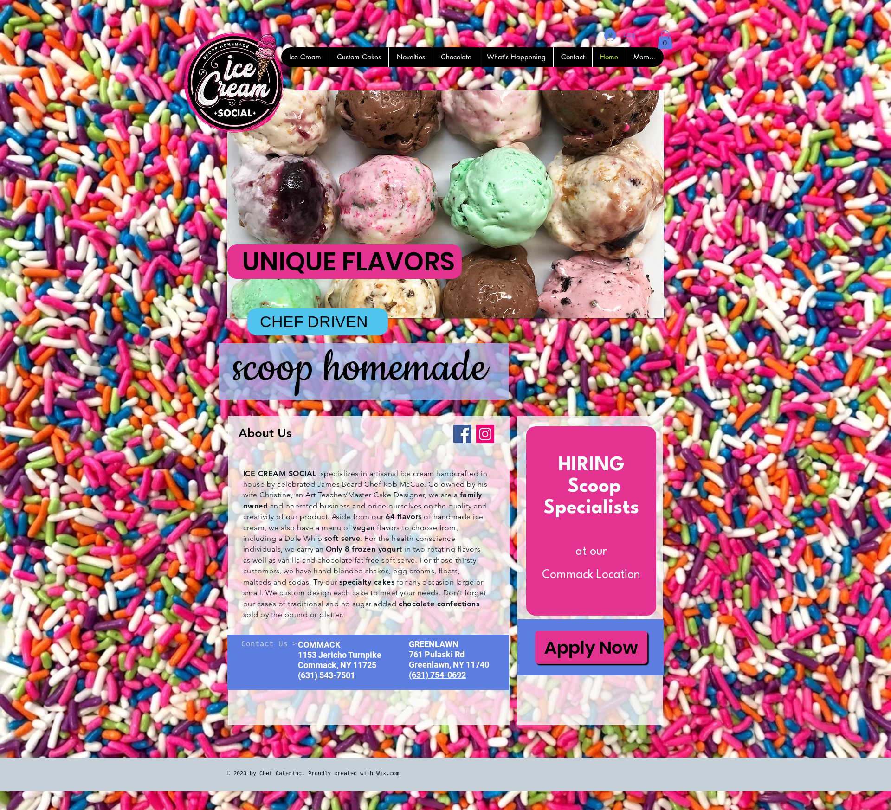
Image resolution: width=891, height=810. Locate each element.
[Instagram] (485, 434)
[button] (665, 39)
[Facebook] (462, 434)
